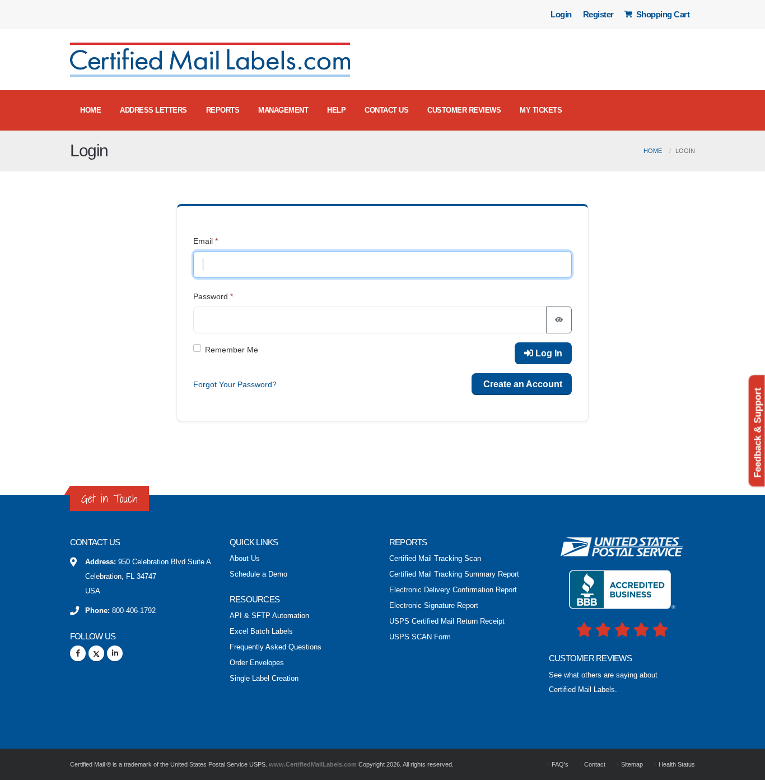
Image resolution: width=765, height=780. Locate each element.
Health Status (676, 764)
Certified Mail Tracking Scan (435, 559)
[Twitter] (96, 653)
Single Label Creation (264, 678)
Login (561, 14)
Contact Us (386, 110)
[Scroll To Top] (745, 767)
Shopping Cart (661, 14)
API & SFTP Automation (269, 616)
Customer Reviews (464, 110)
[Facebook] (78, 653)
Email (203, 240)
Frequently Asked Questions (275, 647)
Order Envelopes (257, 663)
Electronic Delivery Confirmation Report (453, 590)
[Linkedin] (115, 653)
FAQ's (559, 764)
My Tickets (541, 110)
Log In (547, 353)
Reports (223, 110)
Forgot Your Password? (235, 384)
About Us (245, 559)
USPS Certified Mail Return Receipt (447, 621)
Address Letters (153, 110)
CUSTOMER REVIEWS (590, 658)
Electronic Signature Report (433, 606)
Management (283, 110)
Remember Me (231, 349)
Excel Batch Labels (261, 631)
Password (210, 296)
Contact (593, 764)
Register (598, 14)
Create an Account (521, 384)
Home (90, 110)
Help (336, 110)
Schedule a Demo (258, 574)
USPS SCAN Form (420, 637)
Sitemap (631, 764)
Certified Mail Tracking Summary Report (454, 574)
